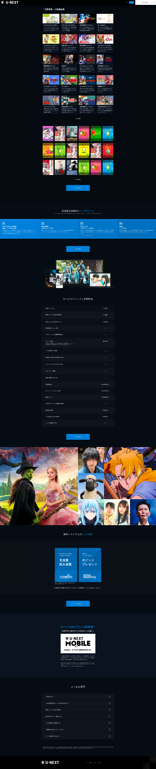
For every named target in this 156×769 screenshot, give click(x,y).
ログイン (131, 2)
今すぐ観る (145, 2)
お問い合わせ (99, 762)
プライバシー (94, 762)
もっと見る (78, 118)
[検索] (127, 2)
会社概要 (90, 762)
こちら (63, 344)
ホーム (87, 762)
